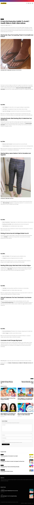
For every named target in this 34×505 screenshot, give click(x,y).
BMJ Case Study (6, 202)
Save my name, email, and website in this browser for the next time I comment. (12, 442)
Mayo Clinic (10, 268)
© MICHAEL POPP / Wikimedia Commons (8, 70)
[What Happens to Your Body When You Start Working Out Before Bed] (25, 392)
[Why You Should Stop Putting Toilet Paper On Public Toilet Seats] (25, 407)
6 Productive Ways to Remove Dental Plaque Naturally (10, 466)
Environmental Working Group (7, 302)
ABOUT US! (26, 503)
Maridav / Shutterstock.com (13, 362)
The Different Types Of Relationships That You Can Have (9, 490)
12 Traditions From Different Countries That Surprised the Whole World (12, 461)
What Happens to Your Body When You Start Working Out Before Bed (25, 399)
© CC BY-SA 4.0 (18, 70)
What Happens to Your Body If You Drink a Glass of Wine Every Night (8, 414)
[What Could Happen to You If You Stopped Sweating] (8, 392)
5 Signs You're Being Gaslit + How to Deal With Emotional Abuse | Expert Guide (27, 382)
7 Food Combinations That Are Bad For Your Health (9, 456)
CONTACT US (22, 503)
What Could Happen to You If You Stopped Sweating (8, 399)
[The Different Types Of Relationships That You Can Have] (31, 491)
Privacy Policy (29, 503)
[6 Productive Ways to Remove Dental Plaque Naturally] (31, 466)
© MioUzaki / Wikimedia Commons (7, 198)
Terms (32, 503)
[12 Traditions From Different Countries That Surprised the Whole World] (31, 461)
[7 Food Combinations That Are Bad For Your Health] (31, 456)
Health (3, 388)
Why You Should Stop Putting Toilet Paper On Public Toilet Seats (25, 414)
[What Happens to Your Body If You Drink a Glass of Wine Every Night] (8, 407)
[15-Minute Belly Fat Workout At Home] (31, 470)
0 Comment (8, 25)
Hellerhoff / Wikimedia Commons (25, 362)
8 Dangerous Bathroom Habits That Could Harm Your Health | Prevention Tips (7, 382)
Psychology (3, 489)
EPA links (5, 236)
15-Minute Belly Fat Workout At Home (7, 471)
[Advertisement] (17, 10)
